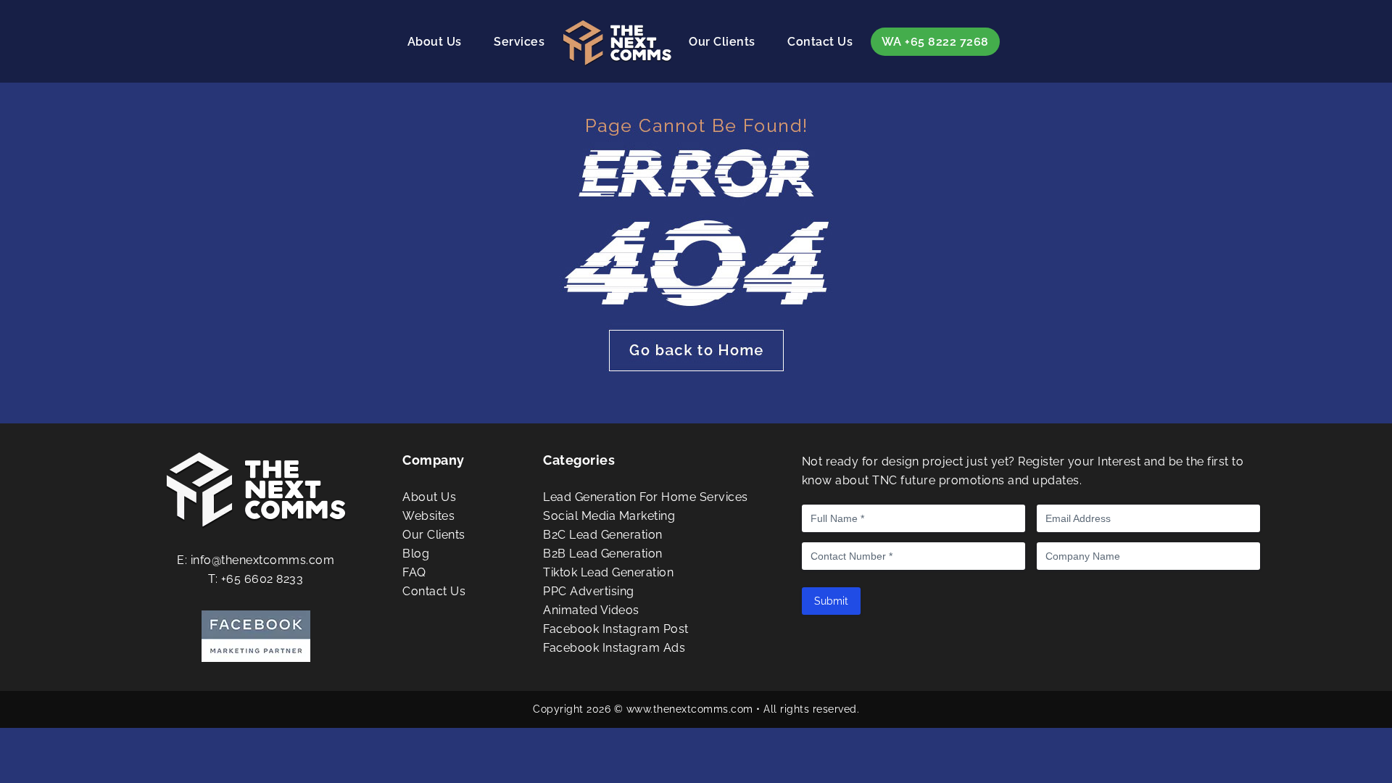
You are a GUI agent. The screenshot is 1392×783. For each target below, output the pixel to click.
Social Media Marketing (609, 516)
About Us (434, 42)
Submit (831, 601)
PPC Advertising (588, 591)
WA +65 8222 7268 (935, 42)
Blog (415, 553)
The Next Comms (617, 43)
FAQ (414, 572)
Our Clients (722, 42)
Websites (428, 516)
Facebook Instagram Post (616, 629)
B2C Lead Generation (603, 535)
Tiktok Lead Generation (608, 572)
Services (519, 42)
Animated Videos (591, 610)
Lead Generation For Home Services (645, 497)
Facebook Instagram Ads (614, 648)
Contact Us (820, 42)
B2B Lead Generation (603, 553)
